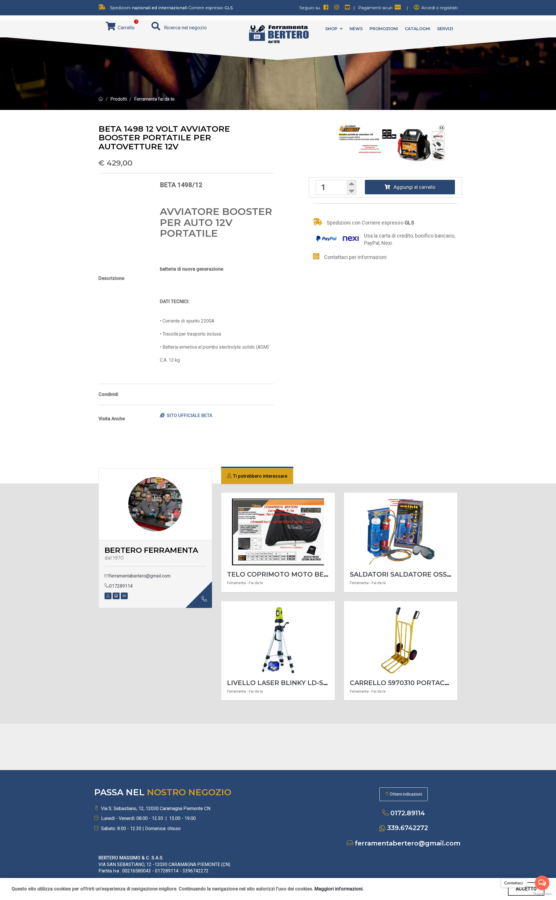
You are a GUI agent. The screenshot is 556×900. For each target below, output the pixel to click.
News (356, 28)
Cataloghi (417, 28)
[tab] (257, 476)
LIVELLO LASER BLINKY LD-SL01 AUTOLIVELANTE (310, 683)
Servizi (445, 28)
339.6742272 (407, 828)
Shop (332, 28)
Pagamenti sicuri (376, 7)
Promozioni (384, 28)
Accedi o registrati (438, 7)
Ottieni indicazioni (405, 794)
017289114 (121, 586)
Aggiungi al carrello (413, 187)
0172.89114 (407, 813)
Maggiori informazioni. (339, 889)
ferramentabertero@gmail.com (140, 576)
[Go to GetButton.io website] (542, 894)
